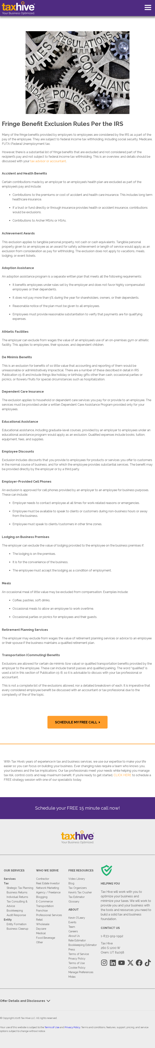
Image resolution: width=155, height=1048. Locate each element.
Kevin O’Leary (76, 917)
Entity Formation (16, 924)
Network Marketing (47, 887)
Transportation (45, 906)
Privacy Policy (76, 958)
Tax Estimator (76, 896)
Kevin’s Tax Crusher (80, 892)
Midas (72, 976)
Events (72, 922)
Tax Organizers (77, 887)
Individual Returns (17, 896)
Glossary (73, 901)
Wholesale (42, 924)
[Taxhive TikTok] (147, 962)
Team (71, 926)
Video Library (76, 878)
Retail (39, 919)
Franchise (42, 910)
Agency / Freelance (48, 892)
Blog (71, 883)
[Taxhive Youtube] (121, 962)
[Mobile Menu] (148, 7)
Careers (73, 931)
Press (71, 949)
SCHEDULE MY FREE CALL (76, 722)
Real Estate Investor (48, 883)
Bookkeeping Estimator (82, 944)
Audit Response (16, 915)
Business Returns (17, 892)
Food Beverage (45, 937)
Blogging (41, 896)
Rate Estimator (77, 940)
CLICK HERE (122, 775)
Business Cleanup (17, 928)
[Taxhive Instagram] (104, 962)
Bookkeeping (15, 910)
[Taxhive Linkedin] (112, 962)
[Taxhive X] (130, 962)
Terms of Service (78, 954)
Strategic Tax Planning (20, 887)
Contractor (42, 878)
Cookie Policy (76, 967)
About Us (74, 935)
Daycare (41, 928)
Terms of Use (76, 963)
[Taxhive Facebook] (139, 962)
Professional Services (49, 915)
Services (10, 878)
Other (39, 942)
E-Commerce (44, 901)
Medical (41, 933)
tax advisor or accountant (48, 161)
